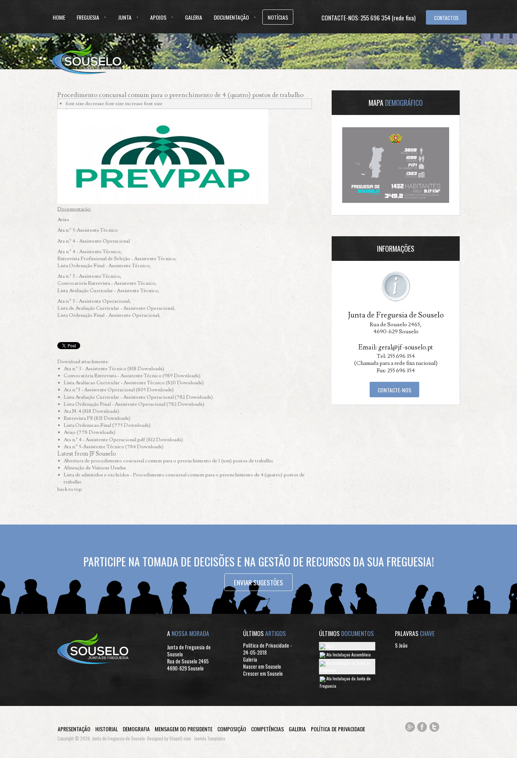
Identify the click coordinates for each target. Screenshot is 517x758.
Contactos (446, 17)
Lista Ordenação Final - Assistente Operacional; (108, 315)
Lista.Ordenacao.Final (88, 425)
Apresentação (74, 728)
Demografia (136, 728)
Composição (231, 728)
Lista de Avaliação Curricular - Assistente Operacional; (116, 308)
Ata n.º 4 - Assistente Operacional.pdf (105, 439)
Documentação (231, 17)
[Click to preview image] (162, 155)
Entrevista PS (79, 418)
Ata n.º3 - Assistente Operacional (100, 389)
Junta (125, 17)
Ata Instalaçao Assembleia (348, 654)
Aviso (63, 219)
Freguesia (88, 17)
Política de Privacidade (338, 728)
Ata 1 (329, 646)
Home (59, 17)
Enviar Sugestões (258, 582)
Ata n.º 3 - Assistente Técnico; (89, 276)
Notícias (278, 17)
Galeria (193, 17)
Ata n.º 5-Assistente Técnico (87, 230)
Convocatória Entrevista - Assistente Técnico (113, 375)
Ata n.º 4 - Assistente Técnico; (89, 251)
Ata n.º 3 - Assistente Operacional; (94, 301)
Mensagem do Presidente (183, 728)
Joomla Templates (209, 738)
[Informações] (396, 285)
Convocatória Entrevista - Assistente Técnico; (107, 283)
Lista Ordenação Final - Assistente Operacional (115, 404)
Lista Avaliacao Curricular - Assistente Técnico (115, 382)
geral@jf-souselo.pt (405, 347)
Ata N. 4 (73, 411)
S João (401, 645)
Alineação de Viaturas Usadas (95, 467)
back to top (69, 489)
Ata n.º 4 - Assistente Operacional (93, 241)
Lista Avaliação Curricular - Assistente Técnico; (108, 290)
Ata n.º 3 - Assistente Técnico (95, 368)
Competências (267, 728)
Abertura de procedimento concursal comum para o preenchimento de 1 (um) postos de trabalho (168, 460)
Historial (106, 728)
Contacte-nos (394, 390)
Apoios (158, 17)
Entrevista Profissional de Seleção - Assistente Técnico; (117, 258)
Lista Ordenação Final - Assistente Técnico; (104, 265)
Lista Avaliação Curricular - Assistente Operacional (119, 397)
